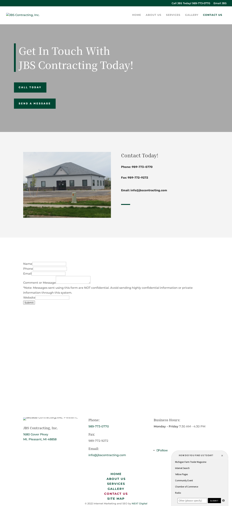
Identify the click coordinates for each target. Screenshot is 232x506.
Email (27, 273)
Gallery (191, 15)
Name (27, 264)
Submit (29, 302)
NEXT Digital (139, 503)
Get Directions (40, 451)
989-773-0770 (142, 167)
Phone (28, 268)
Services (173, 15)
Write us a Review (174, 438)
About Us (153, 15)
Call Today (30, 87)
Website (29, 297)
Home (136, 15)
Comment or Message (39, 282)
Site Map (116, 498)
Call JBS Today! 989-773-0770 (191, 3)
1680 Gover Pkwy (35, 434)
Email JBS (220, 3)
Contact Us (212, 15)
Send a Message (35, 103)
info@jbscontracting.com (148, 190)
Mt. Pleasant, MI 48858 (40, 439)
